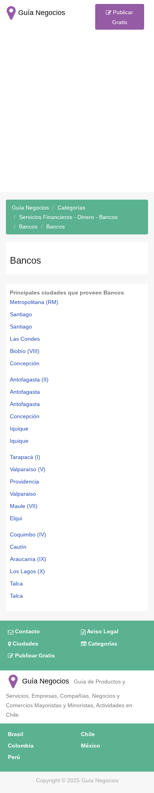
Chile (88, 734)
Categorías (101, 643)
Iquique (19, 428)
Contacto (26, 631)
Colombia (21, 745)
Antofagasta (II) (29, 379)
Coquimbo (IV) (28, 534)
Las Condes (25, 339)
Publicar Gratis (122, 17)
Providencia (24, 481)
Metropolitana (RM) (34, 302)
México (90, 745)
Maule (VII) (24, 506)
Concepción (24, 363)
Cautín (18, 547)
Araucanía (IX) (28, 559)
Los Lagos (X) (27, 571)
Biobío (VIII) (24, 351)
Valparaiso (23, 494)
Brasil (15, 734)
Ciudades (24, 643)
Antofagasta (25, 392)
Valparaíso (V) (27, 469)
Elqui (16, 518)
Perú (14, 757)
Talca (16, 583)
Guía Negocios (44, 681)
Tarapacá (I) (25, 457)
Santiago (21, 314)
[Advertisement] (77, 115)
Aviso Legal (102, 631)
